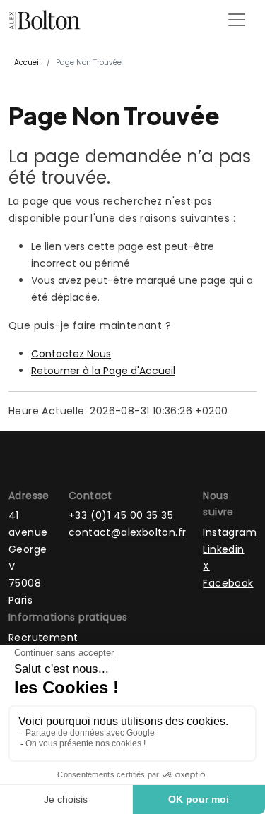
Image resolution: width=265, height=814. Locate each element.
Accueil (27, 62)
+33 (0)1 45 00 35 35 (121, 515)
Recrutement (43, 637)
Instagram (230, 532)
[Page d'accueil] (44, 20)
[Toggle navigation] (237, 20)
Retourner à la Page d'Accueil (103, 371)
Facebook (228, 583)
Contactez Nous (71, 354)
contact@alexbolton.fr (127, 532)
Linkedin (223, 549)
